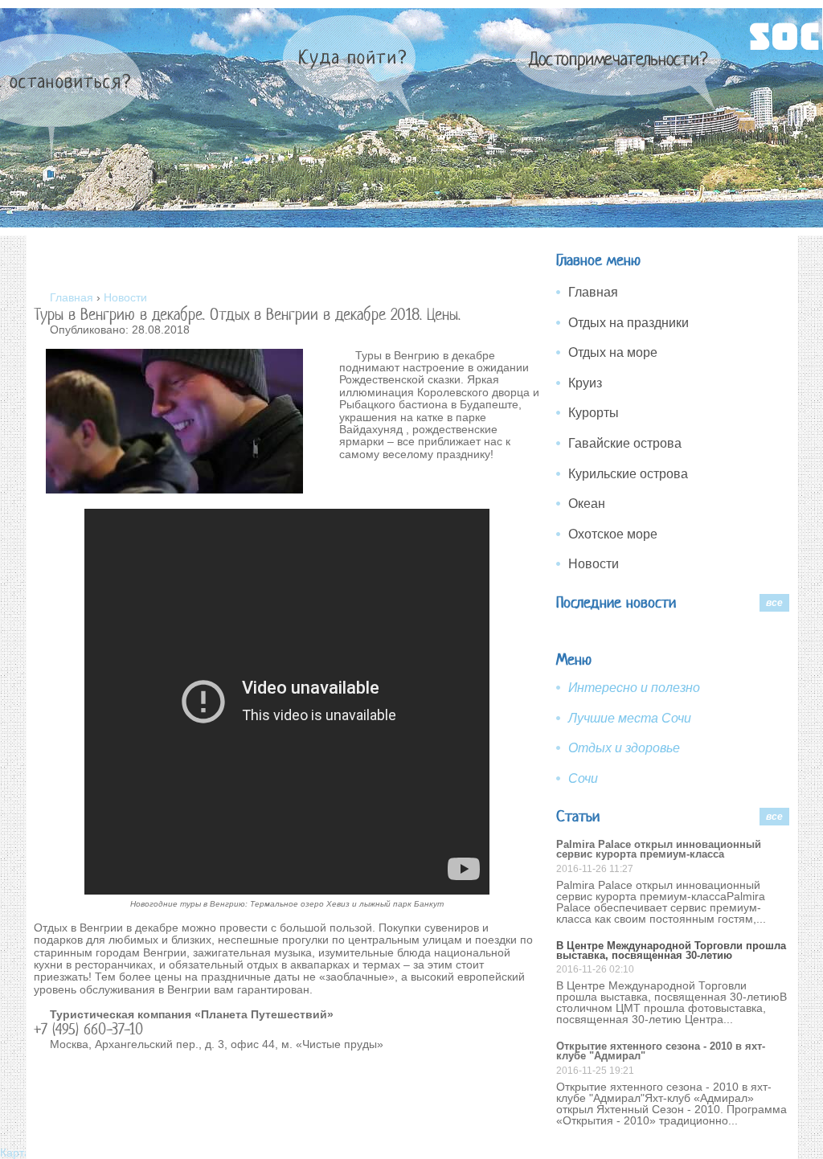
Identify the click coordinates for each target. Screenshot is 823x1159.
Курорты (593, 413)
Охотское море (612, 534)
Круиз (585, 383)
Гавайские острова (625, 443)
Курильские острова (628, 474)
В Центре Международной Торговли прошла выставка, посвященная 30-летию (671, 950)
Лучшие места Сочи (629, 718)
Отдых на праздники (628, 323)
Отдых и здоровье (624, 748)
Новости (593, 564)
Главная (593, 292)
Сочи (583, 778)
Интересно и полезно (634, 687)
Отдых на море (612, 352)
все (774, 602)
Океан (586, 503)
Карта (17, 1152)
